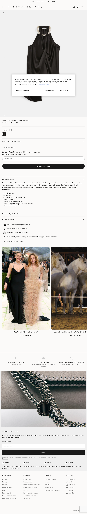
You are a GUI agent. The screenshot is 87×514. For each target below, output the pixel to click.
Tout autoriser (49, 90)
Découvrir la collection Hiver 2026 (43, 2)
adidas (27, 462)
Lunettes (47, 485)
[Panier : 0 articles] (78, 7)
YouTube (71, 487)
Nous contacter (7, 493)
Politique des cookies (44, 84)
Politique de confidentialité (10, 468)
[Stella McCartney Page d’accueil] (22, 7)
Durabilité (70, 462)
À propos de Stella (50, 479)
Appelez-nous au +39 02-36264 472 (71, 362)
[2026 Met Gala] (26, 288)
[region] (43, 85)
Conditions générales (29, 496)
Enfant (49, 462)
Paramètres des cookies (30, 493)
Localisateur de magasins (15, 362)
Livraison (5, 479)
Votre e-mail (6, 441)
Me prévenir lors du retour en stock (14, 154)
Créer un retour (7, 487)
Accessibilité (27, 498)
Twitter (71, 482)
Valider (43, 452)
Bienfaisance (49, 487)
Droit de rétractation (9, 498)
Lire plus (5, 459)
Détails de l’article (8, 179)
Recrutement (27, 482)
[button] (43, 63)
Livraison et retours (8, 219)
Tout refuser (64, 90)
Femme (7, 462)
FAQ (3, 490)
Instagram (72, 485)
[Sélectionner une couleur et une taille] (3, 13)
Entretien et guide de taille (10, 214)
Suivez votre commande (9, 496)
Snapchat (71, 493)
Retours (4, 485)
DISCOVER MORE (25, 335)
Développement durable (52, 490)
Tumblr (71, 490)
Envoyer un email (43, 362)
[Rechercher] (74, 7)
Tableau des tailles (8, 147)
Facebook (72, 479)
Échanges (5, 482)
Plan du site (27, 479)
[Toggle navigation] (82, 7)
